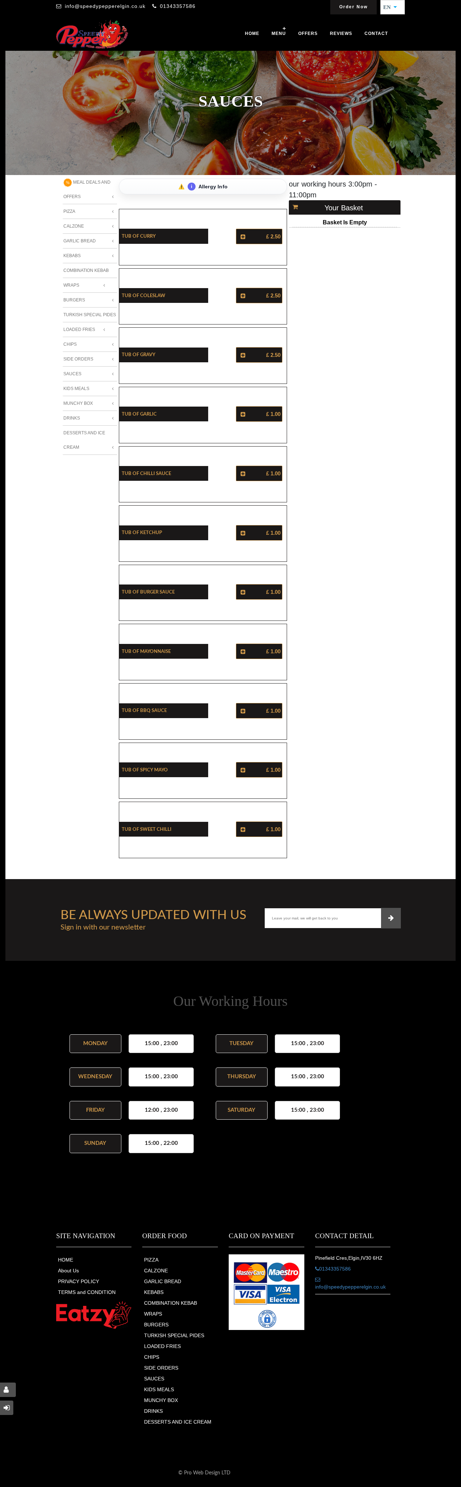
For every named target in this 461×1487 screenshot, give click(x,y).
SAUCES (154, 1378)
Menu (279, 33)
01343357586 (178, 6)
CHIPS (151, 1357)
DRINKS (153, 1411)
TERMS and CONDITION (87, 1292)
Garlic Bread (79, 240)
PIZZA (151, 1260)
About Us (68, 1270)
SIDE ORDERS (161, 1368)
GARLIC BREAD (162, 1281)
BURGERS (156, 1324)
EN (389, 7)
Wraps (71, 285)
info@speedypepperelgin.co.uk (105, 6)
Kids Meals (76, 388)
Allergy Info (209, 186)
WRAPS (153, 1314)
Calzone (73, 226)
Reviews (341, 33)
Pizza (69, 211)
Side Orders (78, 359)
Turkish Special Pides (89, 314)
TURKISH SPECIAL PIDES (174, 1335)
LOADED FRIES (162, 1346)
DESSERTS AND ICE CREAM (177, 1422)
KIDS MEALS (159, 1389)
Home (252, 33)
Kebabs (72, 255)
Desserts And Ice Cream (84, 440)
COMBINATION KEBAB (170, 1303)
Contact (376, 33)
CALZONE (156, 1270)
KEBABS (154, 1292)
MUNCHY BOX (161, 1400)
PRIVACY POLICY (78, 1281)
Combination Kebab (86, 270)
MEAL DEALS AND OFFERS (87, 189)
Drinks (71, 418)
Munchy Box (78, 403)
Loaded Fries (79, 329)
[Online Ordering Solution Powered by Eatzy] (94, 1315)
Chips (70, 344)
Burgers (74, 300)
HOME (65, 1260)
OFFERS (308, 33)
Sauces (72, 373)
